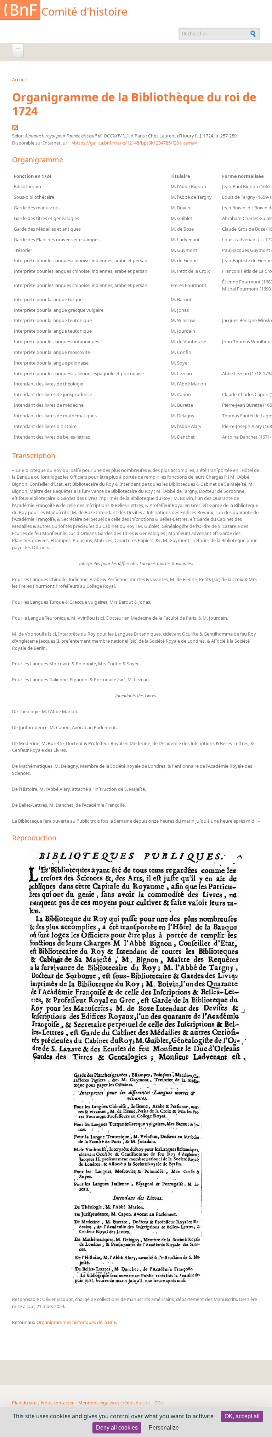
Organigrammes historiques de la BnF (76, 1322)
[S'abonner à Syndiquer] (15, 128)
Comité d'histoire (84, 11)
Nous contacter (57, 1402)
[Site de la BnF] (20, 11)
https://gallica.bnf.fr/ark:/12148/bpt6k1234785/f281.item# (134, 143)
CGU (159, 1402)
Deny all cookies (117, 1428)
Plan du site (24, 1402)
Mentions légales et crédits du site (114, 1402)
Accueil (19, 79)
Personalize (164, 1428)
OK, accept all (242, 1416)
